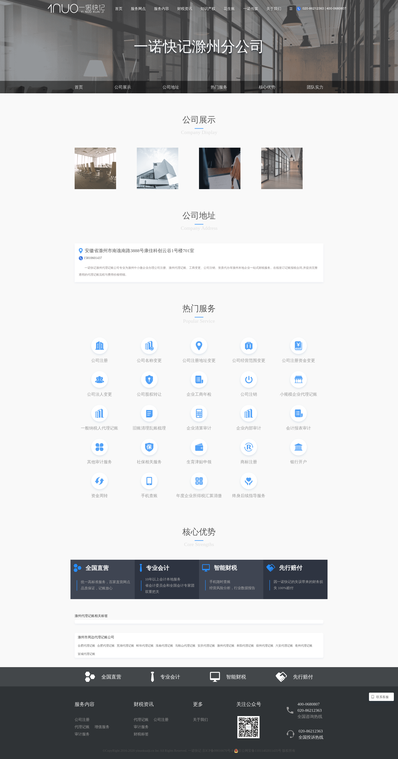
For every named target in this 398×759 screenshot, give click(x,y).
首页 (119, 8)
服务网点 (138, 8)
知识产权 (207, 8)
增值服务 (102, 727)
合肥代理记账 (86, 645)
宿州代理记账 (264, 645)
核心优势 (267, 87)
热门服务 (219, 87)
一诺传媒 (250, 8)
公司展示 (122, 87)
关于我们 (273, 8)
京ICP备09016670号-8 (217, 750)
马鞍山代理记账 (185, 645)
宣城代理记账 (86, 654)
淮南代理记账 (164, 645)
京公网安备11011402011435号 (259, 750)
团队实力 (315, 87)
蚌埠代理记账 (145, 645)
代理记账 (82, 727)
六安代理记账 (284, 645)
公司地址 (171, 87)
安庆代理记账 (206, 645)
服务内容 (161, 8)
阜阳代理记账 (245, 645)
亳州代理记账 (303, 645)
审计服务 (82, 734)
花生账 (229, 8)
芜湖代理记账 (125, 645)
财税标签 (141, 734)
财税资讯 (184, 8)
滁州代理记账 (225, 645)
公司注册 (82, 720)
